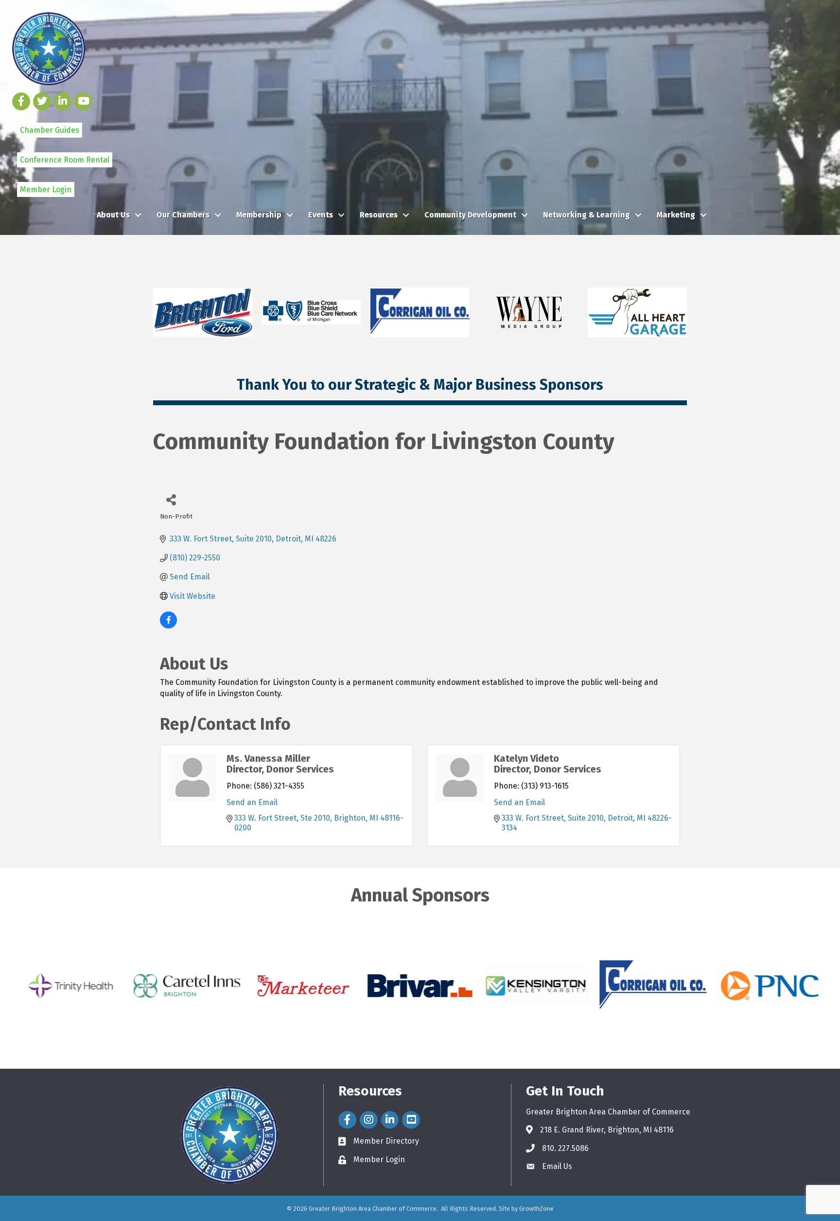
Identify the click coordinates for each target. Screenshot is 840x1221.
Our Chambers (183, 214)
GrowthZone (536, 1208)
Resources (379, 214)
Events (320, 214)
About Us (113, 214)
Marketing (676, 214)
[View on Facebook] (168, 625)
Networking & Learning (586, 214)
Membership (258, 214)
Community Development (470, 214)
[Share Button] (171, 499)
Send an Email (252, 802)
